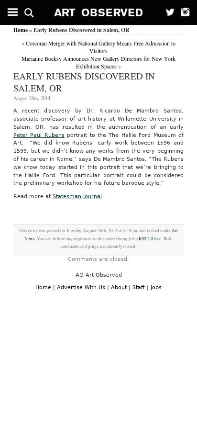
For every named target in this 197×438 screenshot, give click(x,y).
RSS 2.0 (146, 239)
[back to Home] (98, 12)
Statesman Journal (77, 196)
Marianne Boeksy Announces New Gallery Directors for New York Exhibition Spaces (98, 62)
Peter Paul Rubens (39, 135)
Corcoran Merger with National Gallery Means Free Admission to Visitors (100, 47)
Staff (138, 287)
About (119, 287)
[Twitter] (167, 12)
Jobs (156, 287)
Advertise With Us (81, 287)
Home (20, 30)
